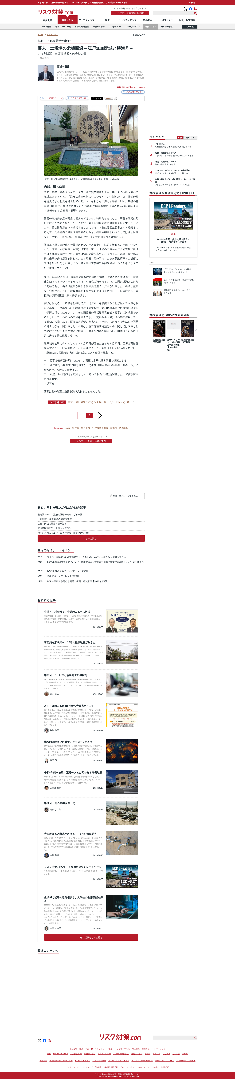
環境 (107, 20)
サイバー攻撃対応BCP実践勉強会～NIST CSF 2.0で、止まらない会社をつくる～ (87, 557)
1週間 (186, 137)
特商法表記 (165, 1067)
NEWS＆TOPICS (60, 1054)
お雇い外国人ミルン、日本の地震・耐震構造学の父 (63, 532)
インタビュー (115, 26)
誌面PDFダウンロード (164, 1060)
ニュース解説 (45, 26)
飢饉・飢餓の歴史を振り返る (52, 523)
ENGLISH (141, 1067)
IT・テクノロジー (87, 20)
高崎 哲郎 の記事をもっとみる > (131, 87)
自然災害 (47, 20)
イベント (156, 1054)
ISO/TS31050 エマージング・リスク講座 (67, 570)
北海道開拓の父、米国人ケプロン (54, 528)
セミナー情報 (166, 26)
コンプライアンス (127, 20)
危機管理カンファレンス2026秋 (63, 576)
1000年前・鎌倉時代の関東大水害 (55, 519)
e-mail (108, 98)
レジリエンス (159, 1049)
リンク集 (176, 1054)
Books (185, 1054)
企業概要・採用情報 (110, 1067)
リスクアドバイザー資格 (118, 1060)
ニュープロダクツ (133, 26)
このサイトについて (73, 1067)
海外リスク (167, 20)
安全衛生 (147, 20)
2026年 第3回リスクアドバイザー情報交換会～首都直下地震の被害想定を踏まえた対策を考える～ (95, 564)
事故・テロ (67, 20)
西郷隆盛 (123, 428)
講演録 (147, 1054)
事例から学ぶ (99, 26)
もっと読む (91, 538)
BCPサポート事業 (82, 1060)
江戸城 (75, 428)
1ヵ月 (194, 137)
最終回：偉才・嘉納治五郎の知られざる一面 (60, 514)
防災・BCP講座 (187, 20)
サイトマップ (87, 1067)
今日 (180, 137)
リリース (166, 1054)
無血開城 (85, 428)
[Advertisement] (91, 988)
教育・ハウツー (104, 1054)
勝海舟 (113, 428)
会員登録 (43, 1060)
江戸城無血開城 (100, 428)
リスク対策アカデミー (186, 1060)
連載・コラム (151, 26)
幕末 (68, 428)
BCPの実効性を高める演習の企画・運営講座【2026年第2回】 (78, 581)
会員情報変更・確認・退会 (61, 1060)
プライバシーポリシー (128, 1067)
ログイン (193, 2)
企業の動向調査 (82, 26)
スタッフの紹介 (153, 1067)
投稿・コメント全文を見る (125, 496)
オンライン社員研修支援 (142, 1060)
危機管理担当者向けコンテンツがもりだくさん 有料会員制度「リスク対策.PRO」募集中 (89, 2)
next (100, 414)
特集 (49, 1054)
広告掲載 (190, 26)
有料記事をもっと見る (91, 937)
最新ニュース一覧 (63, 26)
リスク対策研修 (99, 1060)
